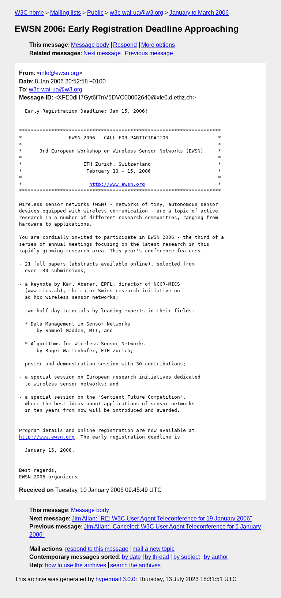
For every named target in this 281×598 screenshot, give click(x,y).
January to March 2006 (199, 13)
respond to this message (96, 549)
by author (216, 557)
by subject (186, 557)
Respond (125, 45)
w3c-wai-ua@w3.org (136, 13)
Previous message (149, 53)
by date (131, 557)
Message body (90, 45)
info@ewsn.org (59, 73)
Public (95, 13)
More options (158, 45)
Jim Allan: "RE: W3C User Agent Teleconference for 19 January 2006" (162, 518)
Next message (102, 53)
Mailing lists (65, 13)
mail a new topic (153, 549)
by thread (157, 557)
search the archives (135, 565)
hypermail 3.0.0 (115, 579)
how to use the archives (75, 565)
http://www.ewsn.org (117, 184)
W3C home (29, 13)
